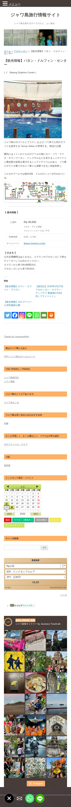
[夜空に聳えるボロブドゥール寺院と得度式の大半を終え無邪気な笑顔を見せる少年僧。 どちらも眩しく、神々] (35, 725)
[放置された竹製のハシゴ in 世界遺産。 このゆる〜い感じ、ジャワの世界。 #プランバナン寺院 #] (56, 746)
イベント (55, 520)
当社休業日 (41, 520)
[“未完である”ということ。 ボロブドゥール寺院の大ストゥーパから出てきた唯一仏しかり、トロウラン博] (56, 682)
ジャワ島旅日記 (11, 377)
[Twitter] (7, 315)
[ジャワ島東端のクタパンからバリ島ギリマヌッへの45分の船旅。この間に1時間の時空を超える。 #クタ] (56, 704)
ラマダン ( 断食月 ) (23, 520)
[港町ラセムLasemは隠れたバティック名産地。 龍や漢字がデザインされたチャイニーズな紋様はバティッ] (35, 767)
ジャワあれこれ (11, 402)
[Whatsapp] (36, 315)
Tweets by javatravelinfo (16, 336)
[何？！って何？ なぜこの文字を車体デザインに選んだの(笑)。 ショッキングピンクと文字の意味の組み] (14, 640)
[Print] (51, 315)
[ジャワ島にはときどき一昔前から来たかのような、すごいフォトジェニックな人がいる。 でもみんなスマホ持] (35, 704)
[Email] (44, 315)
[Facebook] (15, 315)
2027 (36, 514)
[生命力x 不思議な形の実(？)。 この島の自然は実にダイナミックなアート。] (35, 661)
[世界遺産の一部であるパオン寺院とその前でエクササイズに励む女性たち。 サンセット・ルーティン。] (56, 661)
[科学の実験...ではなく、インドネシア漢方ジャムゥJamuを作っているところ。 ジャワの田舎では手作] (14, 725)
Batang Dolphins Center (34, 243)
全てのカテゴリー (14, 525)
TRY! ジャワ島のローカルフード (19, 356)
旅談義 (7, 465)
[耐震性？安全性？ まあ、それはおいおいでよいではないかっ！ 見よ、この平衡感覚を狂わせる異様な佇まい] (56, 640)
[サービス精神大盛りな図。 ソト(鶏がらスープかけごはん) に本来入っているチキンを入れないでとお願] (35, 682)
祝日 (8, 520)
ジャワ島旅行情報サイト (36, 14)
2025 (9, 514)
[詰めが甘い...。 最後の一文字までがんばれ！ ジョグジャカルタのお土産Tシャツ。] (35, 640)
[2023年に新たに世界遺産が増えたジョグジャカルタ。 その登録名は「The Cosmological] (56, 725)
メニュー (14, 4)
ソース (63, 595)
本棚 (6, 423)
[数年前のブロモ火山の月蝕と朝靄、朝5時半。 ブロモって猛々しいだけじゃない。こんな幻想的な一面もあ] (14, 704)
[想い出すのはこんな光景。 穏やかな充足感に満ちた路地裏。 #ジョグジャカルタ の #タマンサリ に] (14, 746)
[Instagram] (22, 315)
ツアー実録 (9, 381)
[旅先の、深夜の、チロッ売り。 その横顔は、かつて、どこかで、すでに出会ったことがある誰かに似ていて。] (14, 767)
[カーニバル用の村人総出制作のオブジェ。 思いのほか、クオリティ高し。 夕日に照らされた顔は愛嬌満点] (56, 767)
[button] (6, 3)
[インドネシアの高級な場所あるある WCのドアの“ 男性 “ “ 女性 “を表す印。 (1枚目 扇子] (14, 682)
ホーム (7, 51)
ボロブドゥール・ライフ (16, 444)
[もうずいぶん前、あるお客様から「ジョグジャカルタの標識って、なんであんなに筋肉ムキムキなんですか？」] (14, 661)
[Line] (29, 315)
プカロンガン (20, 51)
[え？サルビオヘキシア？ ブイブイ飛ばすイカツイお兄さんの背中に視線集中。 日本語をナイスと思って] (35, 746)
